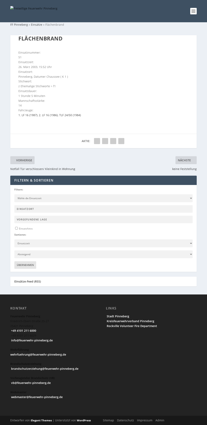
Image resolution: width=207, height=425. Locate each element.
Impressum (144, 420)
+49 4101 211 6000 (23, 331)
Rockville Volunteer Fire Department (131, 326)
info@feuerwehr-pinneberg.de (31, 340)
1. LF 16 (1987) (27, 115)
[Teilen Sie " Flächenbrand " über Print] (121, 141)
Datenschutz (125, 420)
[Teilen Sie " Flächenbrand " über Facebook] (97, 141)
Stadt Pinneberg (117, 316)
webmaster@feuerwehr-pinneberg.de (36, 397)
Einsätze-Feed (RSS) (27, 281)
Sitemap (108, 420)
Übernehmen (25, 265)
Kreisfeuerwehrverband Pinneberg (130, 321)
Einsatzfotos (25, 228)
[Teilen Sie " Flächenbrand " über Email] (113, 141)
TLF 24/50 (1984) (70, 115)
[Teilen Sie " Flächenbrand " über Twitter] (105, 141)
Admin (159, 420)
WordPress (84, 420)
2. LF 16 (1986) (48, 115)
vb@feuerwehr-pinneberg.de (30, 383)
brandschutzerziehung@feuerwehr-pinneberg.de (44, 369)
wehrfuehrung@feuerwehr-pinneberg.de (38, 354)
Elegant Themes (41, 420)
